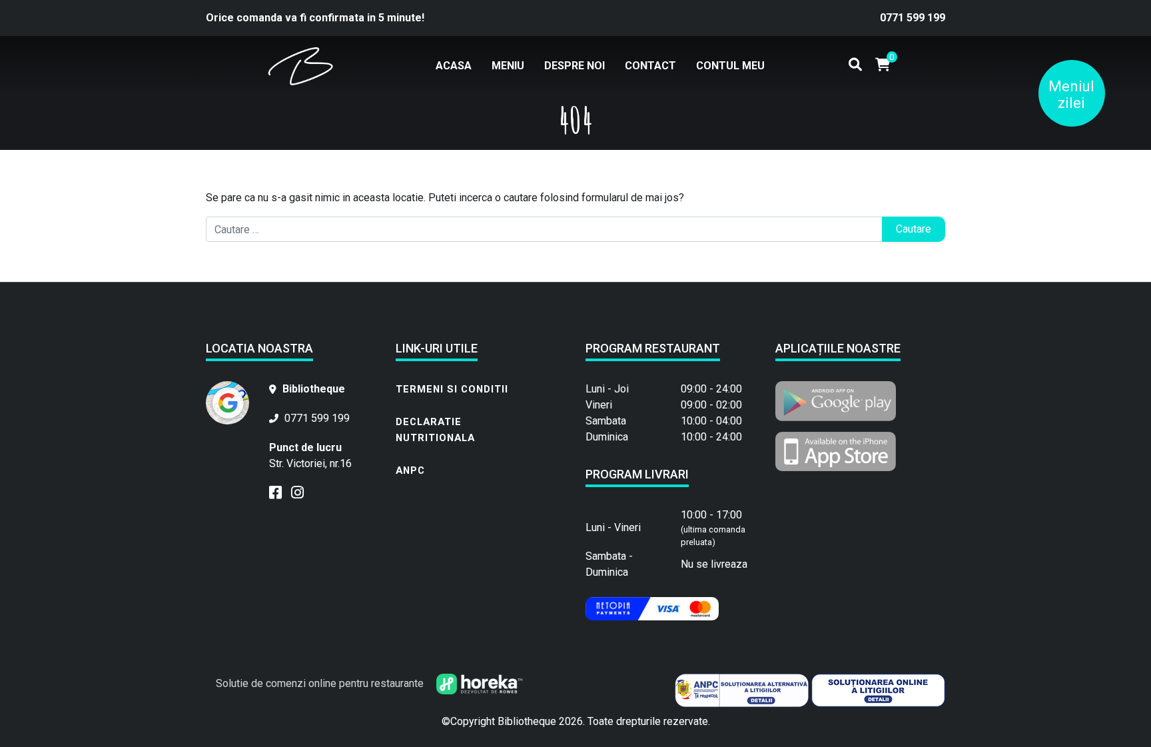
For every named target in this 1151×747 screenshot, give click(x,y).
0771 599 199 (912, 17)
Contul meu (730, 65)
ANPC (410, 470)
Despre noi (574, 65)
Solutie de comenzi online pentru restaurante (321, 683)
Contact (650, 65)
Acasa (454, 65)
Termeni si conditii (452, 389)
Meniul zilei (1071, 94)
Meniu (508, 65)
